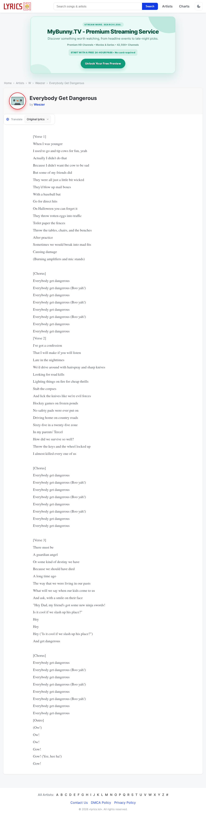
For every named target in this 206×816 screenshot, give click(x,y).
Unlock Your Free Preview (103, 63)
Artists (167, 6)
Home (8, 83)
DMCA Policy (101, 803)
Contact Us (79, 803)
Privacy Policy (125, 803)
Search (150, 6)
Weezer (40, 83)
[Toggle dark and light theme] (199, 6)
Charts (184, 6)
